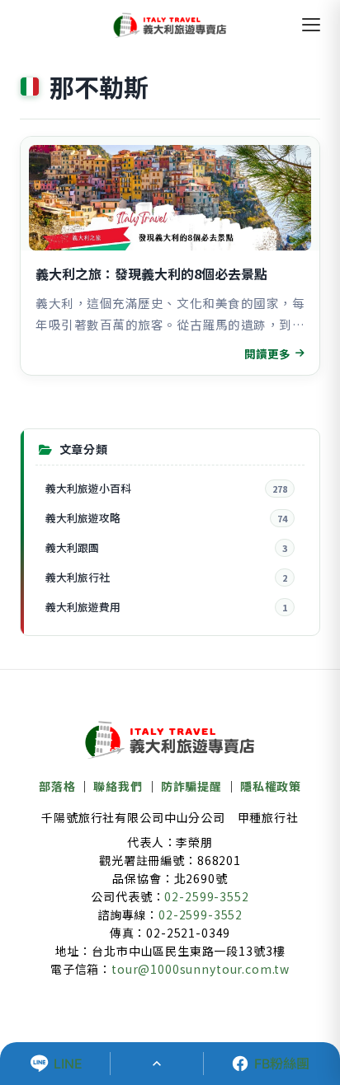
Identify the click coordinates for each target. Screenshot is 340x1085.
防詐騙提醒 (191, 786)
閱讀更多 (267, 353)
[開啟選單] (311, 25)
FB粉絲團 (281, 1063)
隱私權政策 (270, 786)
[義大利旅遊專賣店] (170, 24)
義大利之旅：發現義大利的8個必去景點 (151, 273)
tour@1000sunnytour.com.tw (200, 969)
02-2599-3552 (206, 896)
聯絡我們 (117, 786)
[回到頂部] (157, 1063)
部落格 (57, 786)
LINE (68, 1063)
